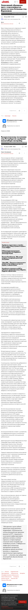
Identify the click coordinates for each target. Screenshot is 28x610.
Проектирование (5, 573)
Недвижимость (14, 573)
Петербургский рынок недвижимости (10, 575)
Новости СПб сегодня (6, 580)
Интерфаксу (4, 62)
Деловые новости (5, 578)
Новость (14, 116)
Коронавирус (7, 116)
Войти (23, 1)
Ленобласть (16, 577)
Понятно (22, 602)
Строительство (14, 571)
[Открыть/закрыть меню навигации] (15, 2)
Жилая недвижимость (6, 577)
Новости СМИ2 (5, 131)
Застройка (22, 573)
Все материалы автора (7, 23)
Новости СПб (14, 578)
